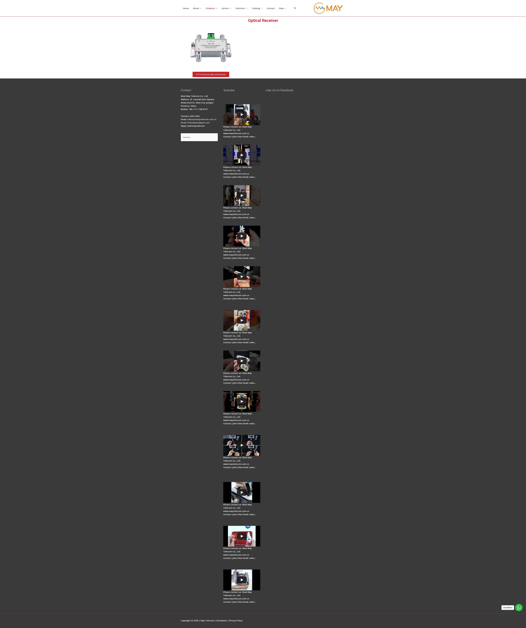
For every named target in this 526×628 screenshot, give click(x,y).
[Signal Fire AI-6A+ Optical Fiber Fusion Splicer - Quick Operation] (241, 320)
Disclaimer (221, 620)
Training (256, 8)
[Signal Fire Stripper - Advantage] (241, 236)
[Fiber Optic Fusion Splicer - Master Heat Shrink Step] (241, 401)
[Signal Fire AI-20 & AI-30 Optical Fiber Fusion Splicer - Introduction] (241, 445)
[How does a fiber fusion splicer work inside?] (241, 155)
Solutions (240, 8)
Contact (271, 8)
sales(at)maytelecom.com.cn (201, 119)
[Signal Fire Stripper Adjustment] (241, 361)
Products (210, 8)
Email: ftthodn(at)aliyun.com (195, 122)
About (196, 8)
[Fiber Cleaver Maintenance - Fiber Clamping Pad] (241, 195)
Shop (281, 8)
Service (225, 8)
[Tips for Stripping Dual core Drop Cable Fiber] (241, 276)
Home (186, 8)
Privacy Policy (236, 620)
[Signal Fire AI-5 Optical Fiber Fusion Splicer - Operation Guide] (241, 114)
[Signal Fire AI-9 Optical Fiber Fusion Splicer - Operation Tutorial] (241, 536)
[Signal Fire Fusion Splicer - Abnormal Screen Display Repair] (241, 580)
